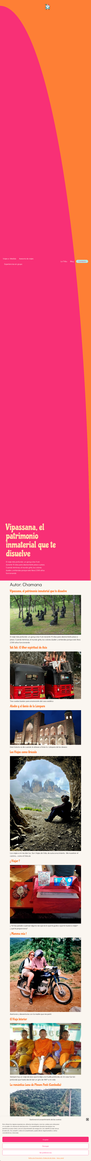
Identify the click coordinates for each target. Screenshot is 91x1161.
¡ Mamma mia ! (18, 934)
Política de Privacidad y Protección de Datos (41, 1158)
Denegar (45, 1146)
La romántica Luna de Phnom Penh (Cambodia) (35, 1085)
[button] (87, 1119)
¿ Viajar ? (15, 861)
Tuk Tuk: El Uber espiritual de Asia (28, 647)
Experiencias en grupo (13, 264)
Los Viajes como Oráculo (23, 752)
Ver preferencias (45, 1152)
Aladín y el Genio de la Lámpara (27, 706)
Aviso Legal (60, 1158)
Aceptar (45, 1139)
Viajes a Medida (9, 258)
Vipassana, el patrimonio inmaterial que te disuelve (38, 591)
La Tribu (64, 261)
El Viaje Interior (18, 1019)
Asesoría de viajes (26, 258)
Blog (72, 261)
